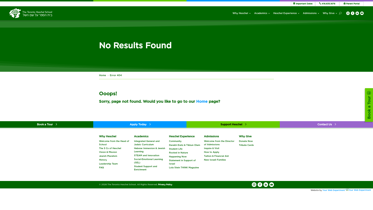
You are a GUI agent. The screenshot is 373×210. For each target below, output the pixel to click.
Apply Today (138, 124)
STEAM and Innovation (146, 155)
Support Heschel (231, 124)
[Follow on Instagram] (348, 13)
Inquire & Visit (211, 148)
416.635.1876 (328, 3)
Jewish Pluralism (108, 156)
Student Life (175, 149)
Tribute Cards (246, 145)
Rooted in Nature (178, 152)
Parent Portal (353, 3)
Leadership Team (108, 163)
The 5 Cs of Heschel (110, 148)
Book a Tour (369, 107)
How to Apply (211, 152)
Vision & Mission (108, 152)
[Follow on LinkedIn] (357, 13)
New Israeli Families (215, 160)
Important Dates (304, 3)
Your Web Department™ (334, 190)
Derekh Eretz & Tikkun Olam (184, 145)
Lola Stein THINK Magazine (184, 167)
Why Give (329, 13)
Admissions (310, 13)
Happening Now (178, 156)
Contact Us (324, 124)
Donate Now (246, 141)
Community (175, 141)
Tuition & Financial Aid (216, 156)
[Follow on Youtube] (362, 13)
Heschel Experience (285, 13)
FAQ (101, 167)
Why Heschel (240, 13)
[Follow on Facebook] (352, 13)
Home (202, 101)
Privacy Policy (165, 184)
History (103, 160)
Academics (260, 13)
